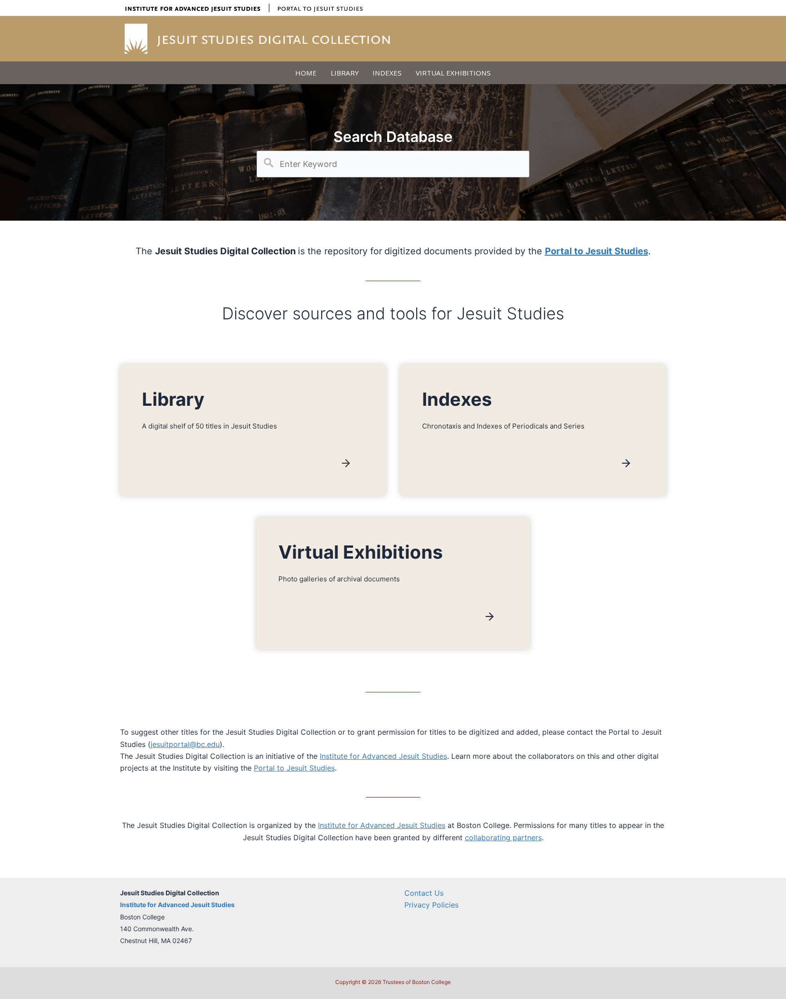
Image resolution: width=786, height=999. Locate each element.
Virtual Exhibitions (453, 72)
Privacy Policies (431, 904)
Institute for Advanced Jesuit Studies (383, 756)
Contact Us (423, 893)
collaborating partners (503, 837)
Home (306, 72)
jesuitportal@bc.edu (185, 744)
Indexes (387, 72)
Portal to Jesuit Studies (294, 767)
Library (345, 72)
